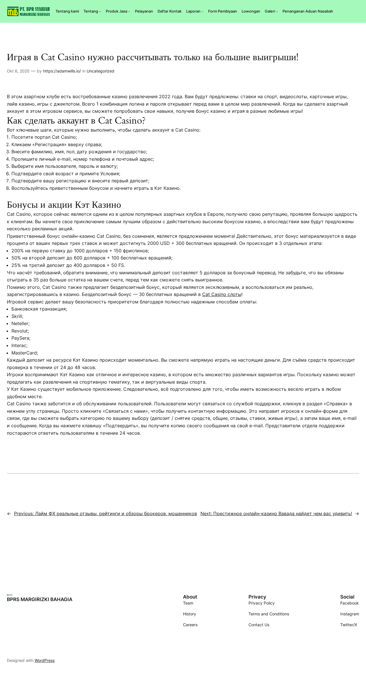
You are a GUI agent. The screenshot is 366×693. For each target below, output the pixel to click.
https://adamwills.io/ (62, 71)
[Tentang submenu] (100, 11)
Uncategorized (100, 71)
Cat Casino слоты (221, 294)
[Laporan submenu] (202, 11)
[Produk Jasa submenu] (129, 11)
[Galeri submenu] (277, 11)
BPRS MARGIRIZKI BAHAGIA (39, 599)
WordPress (45, 660)
